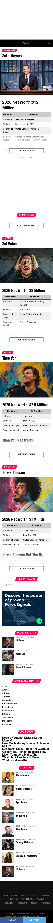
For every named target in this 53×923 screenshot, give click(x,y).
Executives (7, 707)
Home (6, 895)
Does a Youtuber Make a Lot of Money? (22, 739)
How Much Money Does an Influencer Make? (26, 745)
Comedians (7, 700)
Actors (5, 686)
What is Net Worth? (14, 760)
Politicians (7, 724)
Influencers (8, 714)
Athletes (6, 693)
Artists (5, 690)
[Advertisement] (26, 20)
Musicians (7, 721)
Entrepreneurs (9, 704)
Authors (6, 697)
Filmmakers (8, 710)
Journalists (7, 717)
